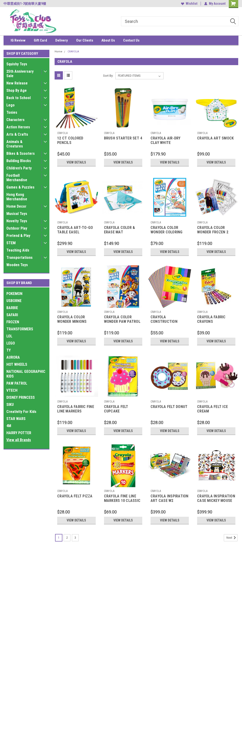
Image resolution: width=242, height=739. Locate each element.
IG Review (18, 40)
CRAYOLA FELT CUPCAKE (116, 408)
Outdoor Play (16, 228)
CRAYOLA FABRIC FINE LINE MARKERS (75, 408)
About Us (108, 40)
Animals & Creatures (14, 143)
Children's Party (19, 168)
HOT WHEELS (16, 364)
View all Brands (18, 440)
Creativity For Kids (21, 411)
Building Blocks (18, 161)
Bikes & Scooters (20, 153)
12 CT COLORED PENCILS (70, 140)
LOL (9, 336)
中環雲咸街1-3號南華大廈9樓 (25, 3)
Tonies (11, 112)
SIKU (10, 404)
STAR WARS (16, 418)
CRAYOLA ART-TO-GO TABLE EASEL (75, 229)
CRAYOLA (73, 51)
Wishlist (191, 3)
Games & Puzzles (20, 187)
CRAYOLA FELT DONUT (169, 406)
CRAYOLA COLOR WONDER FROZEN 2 (212, 229)
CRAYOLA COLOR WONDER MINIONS (72, 319)
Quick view (76, 126)
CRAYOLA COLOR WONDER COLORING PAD (167, 230)
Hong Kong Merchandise (16, 196)
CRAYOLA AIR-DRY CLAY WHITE (166, 140)
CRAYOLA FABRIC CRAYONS (211, 319)
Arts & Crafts (17, 134)
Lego (10, 105)
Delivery (61, 40)
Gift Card (40, 40)
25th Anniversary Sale (20, 73)
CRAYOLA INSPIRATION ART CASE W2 (170, 498)
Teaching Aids (17, 250)
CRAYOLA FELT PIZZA (75, 496)
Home (58, 51)
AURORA (13, 357)
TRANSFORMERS (19, 329)
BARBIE (12, 308)
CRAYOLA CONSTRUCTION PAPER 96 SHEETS (165, 319)
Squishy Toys (16, 64)
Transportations (19, 257)
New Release (17, 83)
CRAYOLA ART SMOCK (215, 138)
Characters (15, 120)
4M (8, 426)
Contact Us (131, 40)
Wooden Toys (17, 265)
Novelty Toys (16, 221)
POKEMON (14, 293)
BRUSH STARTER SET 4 (123, 138)
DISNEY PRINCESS (20, 397)
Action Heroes (18, 127)
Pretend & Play (18, 235)
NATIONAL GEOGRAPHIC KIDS (25, 373)
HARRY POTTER (18, 433)
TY (8, 350)
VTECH (11, 390)
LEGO (10, 343)
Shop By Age (16, 90)
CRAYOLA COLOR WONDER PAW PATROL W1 (122, 319)
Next (229, 537)
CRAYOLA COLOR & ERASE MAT (119, 229)
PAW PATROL (16, 383)
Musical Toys (16, 213)
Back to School (18, 98)
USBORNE (14, 300)
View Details (76, 162)
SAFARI (12, 315)
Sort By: (108, 75)
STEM (11, 243)
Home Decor (16, 206)
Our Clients (84, 40)
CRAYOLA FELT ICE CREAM (212, 408)
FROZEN (12, 322)
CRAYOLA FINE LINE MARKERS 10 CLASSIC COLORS (122, 498)
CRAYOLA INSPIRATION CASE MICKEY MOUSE (216, 498)
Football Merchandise (16, 177)
